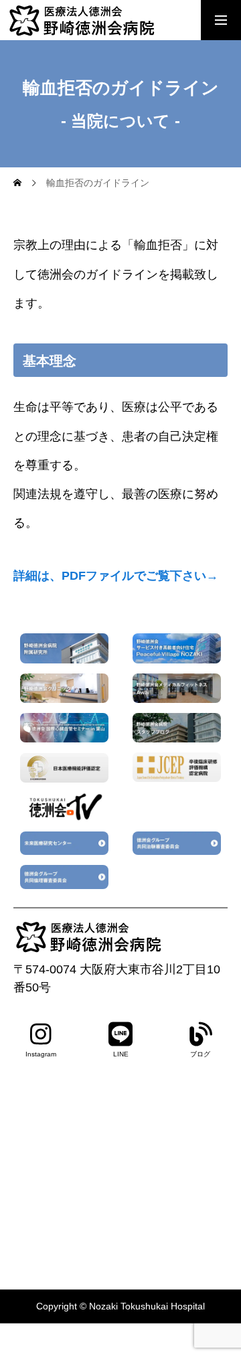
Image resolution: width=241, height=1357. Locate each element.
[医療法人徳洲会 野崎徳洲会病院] (107, 20)
